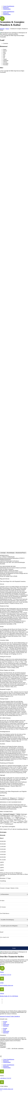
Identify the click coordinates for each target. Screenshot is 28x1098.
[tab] (3, 553)
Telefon (2, 972)
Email (1, 1042)
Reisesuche (6, 7)
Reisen (7, 28)
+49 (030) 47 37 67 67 (5, 974)
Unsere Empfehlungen (8, 6)
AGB (4, 1023)
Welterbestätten (7, 9)
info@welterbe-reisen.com (6, 985)
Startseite (2, 28)
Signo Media (3, 1048)
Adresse (2, 993)
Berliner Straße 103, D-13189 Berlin (9, 996)
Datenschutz (6, 1024)
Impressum (5, 1025)
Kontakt (5, 1021)
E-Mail (1, 982)
